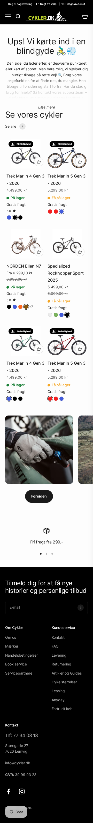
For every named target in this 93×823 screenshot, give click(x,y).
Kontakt (58, 637)
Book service (16, 664)
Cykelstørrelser (64, 682)
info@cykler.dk (17, 763)
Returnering (61, 664)
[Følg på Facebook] (8, 791)
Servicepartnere (18, 673)
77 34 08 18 (25, 735)
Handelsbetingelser (21, 655)
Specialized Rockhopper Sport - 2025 (67, 273)
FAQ (55, 646)
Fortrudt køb (62, 708)
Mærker (11, 646)
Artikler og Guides (67, 673)
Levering (59, 655)
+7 (31, 307)
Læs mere (46, 107)
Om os (10, 637)
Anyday (58, 700)
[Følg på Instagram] (21, 791)
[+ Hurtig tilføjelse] (38, 161)
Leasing (58, 691)
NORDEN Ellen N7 (23, 266)
